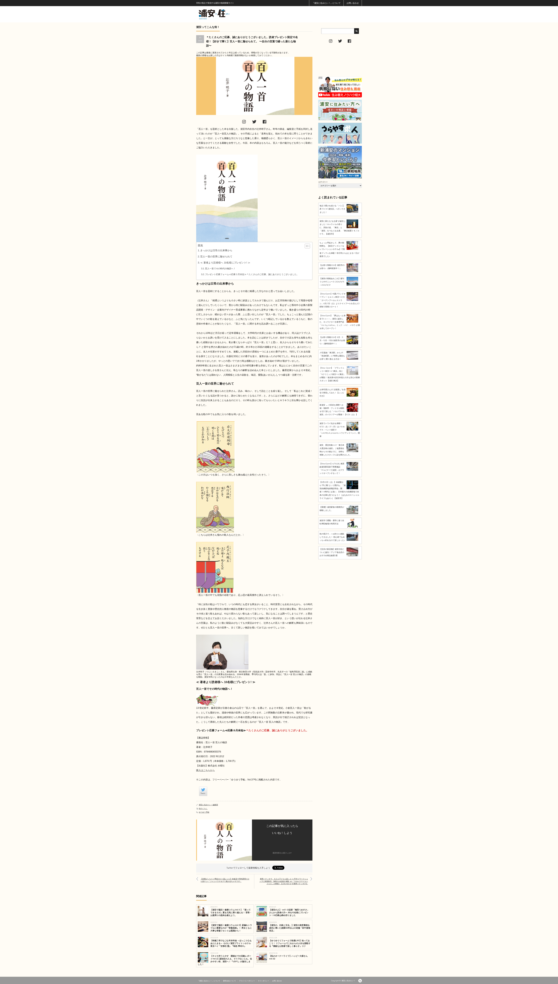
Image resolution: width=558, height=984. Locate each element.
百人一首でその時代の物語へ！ (220, 268)
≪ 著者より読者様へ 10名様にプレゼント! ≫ (225, 262)
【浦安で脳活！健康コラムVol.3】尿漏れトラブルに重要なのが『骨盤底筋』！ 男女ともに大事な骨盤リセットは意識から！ (231, 928)
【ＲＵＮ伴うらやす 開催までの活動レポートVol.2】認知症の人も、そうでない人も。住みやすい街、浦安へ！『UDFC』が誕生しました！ (225, 960)
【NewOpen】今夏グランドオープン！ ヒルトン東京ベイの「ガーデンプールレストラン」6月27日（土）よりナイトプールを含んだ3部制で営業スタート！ (340, 300)
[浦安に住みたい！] (227, 14)
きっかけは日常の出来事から (216, 250)
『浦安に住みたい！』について (326, 3)
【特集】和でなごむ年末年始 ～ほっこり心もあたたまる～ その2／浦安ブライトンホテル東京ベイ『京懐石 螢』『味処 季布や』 (231, 943)
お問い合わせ (353, 3)
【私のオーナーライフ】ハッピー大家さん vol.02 (289, 957)
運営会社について (229, 981)
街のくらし (203, 808)
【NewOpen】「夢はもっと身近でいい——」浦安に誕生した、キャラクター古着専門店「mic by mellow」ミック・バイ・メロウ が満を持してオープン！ (340, 321)
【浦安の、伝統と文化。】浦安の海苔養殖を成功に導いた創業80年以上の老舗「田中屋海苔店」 (289, 928)
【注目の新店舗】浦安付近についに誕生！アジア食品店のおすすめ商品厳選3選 (332, 552)
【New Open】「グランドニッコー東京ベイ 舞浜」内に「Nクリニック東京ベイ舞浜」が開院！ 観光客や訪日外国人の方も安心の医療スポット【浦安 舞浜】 (340, 374)
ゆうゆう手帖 (204, 812)
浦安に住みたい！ (348, 980)
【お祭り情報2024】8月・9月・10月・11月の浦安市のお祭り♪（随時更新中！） (332, 340)
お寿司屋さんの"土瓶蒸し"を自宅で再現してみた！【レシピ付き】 (333, 392)
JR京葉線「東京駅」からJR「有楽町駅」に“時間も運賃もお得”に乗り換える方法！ (332, 355)
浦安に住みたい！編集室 (208, 805)
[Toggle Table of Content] (306, 246)
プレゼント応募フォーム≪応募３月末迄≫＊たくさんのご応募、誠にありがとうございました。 (252, 274)
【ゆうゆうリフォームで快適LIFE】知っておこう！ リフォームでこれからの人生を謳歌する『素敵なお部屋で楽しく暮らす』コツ (289, 943)
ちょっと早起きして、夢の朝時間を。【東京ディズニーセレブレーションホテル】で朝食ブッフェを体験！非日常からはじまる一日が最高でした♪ (339, 249)
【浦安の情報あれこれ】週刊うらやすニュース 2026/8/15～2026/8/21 (332, 281)
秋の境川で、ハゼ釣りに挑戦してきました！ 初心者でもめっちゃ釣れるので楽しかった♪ (332, 537)
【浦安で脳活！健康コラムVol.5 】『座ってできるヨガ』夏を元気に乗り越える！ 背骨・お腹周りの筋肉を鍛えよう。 (231, 912)
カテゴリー (323, 182)
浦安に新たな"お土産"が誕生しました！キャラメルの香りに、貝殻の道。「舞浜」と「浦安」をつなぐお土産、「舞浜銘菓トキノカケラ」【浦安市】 (339, 227)
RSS (360, 980)
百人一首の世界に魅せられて (216, 256)
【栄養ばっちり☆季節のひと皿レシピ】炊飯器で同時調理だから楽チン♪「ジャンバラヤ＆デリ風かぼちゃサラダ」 (225, 880)
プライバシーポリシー (247, 981)
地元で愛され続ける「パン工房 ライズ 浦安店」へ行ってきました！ (332, 208)
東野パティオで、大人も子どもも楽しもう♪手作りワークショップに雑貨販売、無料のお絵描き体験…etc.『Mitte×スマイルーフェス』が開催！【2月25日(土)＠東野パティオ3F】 (283, 881)
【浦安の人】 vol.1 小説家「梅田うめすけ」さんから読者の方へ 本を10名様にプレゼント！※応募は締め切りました (289, 912)
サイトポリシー (263, 981)
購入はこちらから (205, 770)
